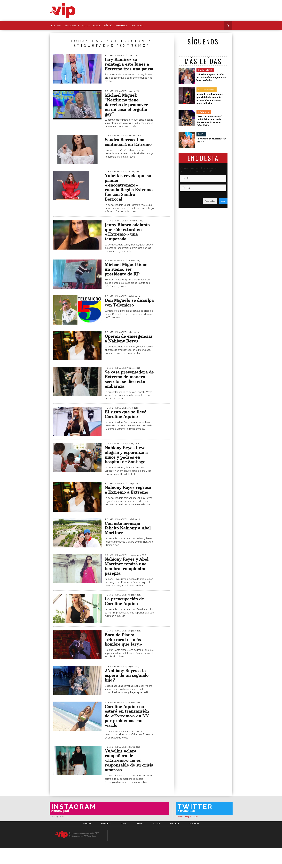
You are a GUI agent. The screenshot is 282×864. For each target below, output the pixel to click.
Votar (223, 201)
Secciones (70, 25)
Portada (56, 25)
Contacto (137, 25)
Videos (97, 25)
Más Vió (108, 25)
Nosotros (122, 25)
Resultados (210, 201)
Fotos (86, 25)
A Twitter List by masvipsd (187, 816)
